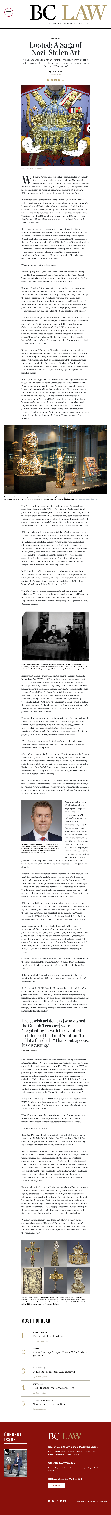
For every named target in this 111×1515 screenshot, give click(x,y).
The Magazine (60, 1452)
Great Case (56, 39)
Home (50, 1452)
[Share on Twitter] (52, 79)
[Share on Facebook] (48, 79)
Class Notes (60, 1454)
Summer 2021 (55, 74)
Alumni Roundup (40, 1332)
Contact (51, 1470)
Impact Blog (87, 1468)
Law (94, 1452)
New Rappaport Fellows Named (50, 1403)
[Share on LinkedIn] (55, 79)
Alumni (79, 1452)
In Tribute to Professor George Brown (54, 1371)
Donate (96, 1468)
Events (36, 1348)
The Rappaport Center (43, 1400)
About (69, 1454)
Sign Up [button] (56, 1486)
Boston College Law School (57, 1468)
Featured (71, 1452)
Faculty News (39, 1368)
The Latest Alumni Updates (48, 1336)
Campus (87, 1452)
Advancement (74, 1468)
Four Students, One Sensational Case (53, 1387)
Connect (77, 1454)
